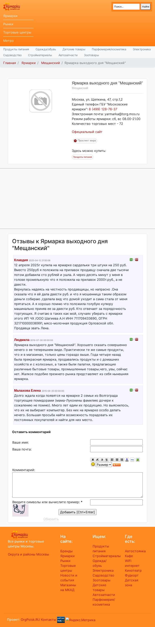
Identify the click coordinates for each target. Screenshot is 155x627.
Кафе (129, 556)
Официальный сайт (87, 132)
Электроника (142, 49)
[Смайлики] (93, 464)
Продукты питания (16, 49)
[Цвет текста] (127, 460)
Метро (8, 41)
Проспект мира (87, 140)
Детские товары (74, 49)
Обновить (51, 519)
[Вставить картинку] (138, 460)
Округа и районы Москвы (28, 554)
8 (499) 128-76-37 (103, 109)
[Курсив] (97, 460)
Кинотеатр (133, 570)
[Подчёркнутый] (106, 460)
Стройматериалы (40, 55)
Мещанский (50, 63)
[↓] (136, 259)
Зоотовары (91, 55)
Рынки (8, 24)
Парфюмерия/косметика (109, 49)
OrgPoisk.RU (30, 620)
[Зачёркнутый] (102, 460)
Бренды (66, 551)
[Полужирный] (92, 460)
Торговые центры (17, 32)
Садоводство (12, 55)
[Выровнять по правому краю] (121, 460)
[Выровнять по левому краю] (112, 460)
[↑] (131, 259)
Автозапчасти (68, 55)
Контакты (48, 620)
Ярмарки (10, 16)
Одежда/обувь (46, 49)
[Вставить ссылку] (132, 460)
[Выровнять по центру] (117, 460)
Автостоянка (135, 551)
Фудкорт (132, 575)
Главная (9, 63)
